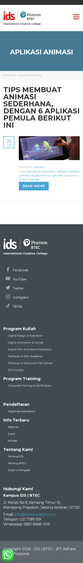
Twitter (18, 288)
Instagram (20, 297)
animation (34, 171)
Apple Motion (40, 175)
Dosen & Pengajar (19, 470)
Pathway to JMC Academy (25, 356)
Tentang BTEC (17, 463)
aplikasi (62, 171)
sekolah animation (65, 175)
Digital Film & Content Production (30, 349)
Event (11, 433)
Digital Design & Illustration (25, 335)
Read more (34, 186)
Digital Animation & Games (25, 342)
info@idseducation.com (35, 514)
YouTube (19, 279)
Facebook (20, 270)
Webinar (13, 427)
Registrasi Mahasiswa (21, 411)
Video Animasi (29, 179)
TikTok (17, 306)
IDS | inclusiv (16, 370)
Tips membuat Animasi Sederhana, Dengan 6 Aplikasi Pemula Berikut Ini (41, 107)
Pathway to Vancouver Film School (30, 363)
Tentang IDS (15, 456)
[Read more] (49, 139)
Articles (39, 167)
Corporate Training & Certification (29, 385)
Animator (49, 171)
